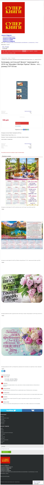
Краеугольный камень (28, 111)
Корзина (3, 47)
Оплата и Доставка (4, 439)
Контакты (2, 423)
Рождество (2, 436)
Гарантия (2, 422)
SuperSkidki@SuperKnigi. (9, 36)
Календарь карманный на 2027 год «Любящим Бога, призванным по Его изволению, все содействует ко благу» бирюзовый (21, 366)
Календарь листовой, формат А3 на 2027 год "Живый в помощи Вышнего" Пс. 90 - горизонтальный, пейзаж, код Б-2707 (20, 260)
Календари (2, 434)
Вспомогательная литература (6, 432)
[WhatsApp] (26, 129)
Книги (1, 435)
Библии (2, 429)
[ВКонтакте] (23, 129)
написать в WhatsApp (9, 38)
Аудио (1, 428)
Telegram (9, 35)
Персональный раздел (4, 476)
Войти (3, 46)
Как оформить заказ (4, 418)
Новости (2, 416)
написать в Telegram (9, 41)
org (14, 36)
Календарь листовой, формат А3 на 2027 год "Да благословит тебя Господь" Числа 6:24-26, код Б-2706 (18, 207)
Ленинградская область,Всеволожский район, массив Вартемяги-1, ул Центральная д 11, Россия (22, 42)
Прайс (1, 442)
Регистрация (7, 46)
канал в (4, 35)
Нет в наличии (18, 126)
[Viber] (25, 129)
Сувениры (2, 438)
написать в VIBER (8, 39)
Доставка (2, 419)
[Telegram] (28, 129)
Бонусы (2, 431)
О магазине (2, 420)
